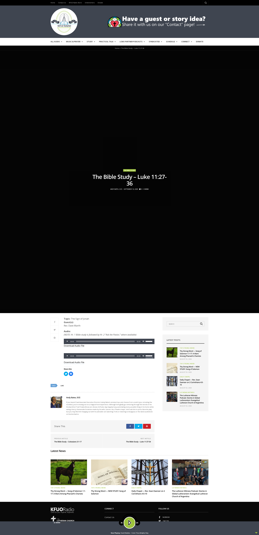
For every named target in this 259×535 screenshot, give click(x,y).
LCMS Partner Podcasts (131, 41)
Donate (100, 3)
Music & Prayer (73, 41)
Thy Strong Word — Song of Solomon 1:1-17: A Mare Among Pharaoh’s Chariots (191, 353)
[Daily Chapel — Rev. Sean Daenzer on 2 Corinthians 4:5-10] (172, 381)
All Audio (55, 41)
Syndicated (154, 41)
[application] (109, 341)
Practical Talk (106, 41)
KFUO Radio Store (75, 3)
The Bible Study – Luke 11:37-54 (138, 441)
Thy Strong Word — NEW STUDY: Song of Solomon (190, 367)
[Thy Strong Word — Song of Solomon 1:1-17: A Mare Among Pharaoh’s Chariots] (172, 352)
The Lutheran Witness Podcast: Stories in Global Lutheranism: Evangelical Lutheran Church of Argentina (192, 399)
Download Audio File (74, 345)
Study (90, 41)
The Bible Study (129, 170)
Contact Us (62, 3)
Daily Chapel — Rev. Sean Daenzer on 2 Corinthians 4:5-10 (191, 382)
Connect (185, 41)
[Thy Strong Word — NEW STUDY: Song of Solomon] (172, 368)
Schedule (170, 41)
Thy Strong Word (187, 348)
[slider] (149, 341)
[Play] (67, 341)
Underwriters (90, 3)
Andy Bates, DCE (116, 189)
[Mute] (143, 341)
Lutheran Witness (187, 392)
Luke (62, 386)
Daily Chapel (185, 376)
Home (53, 3)
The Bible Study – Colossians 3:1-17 (67, 441)
